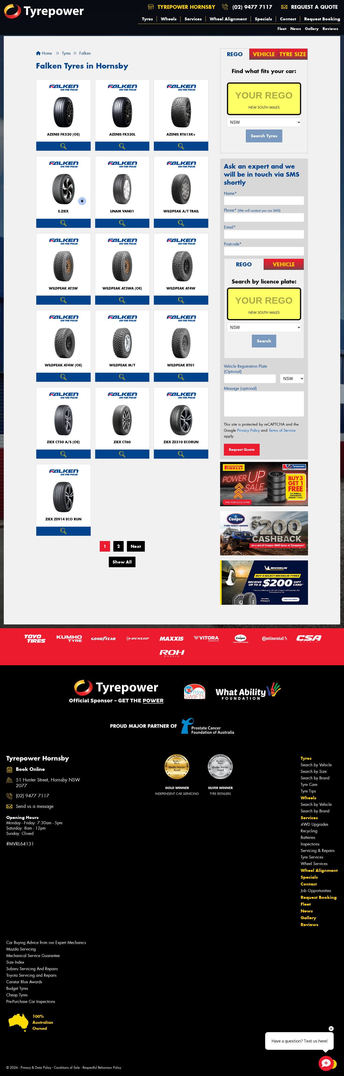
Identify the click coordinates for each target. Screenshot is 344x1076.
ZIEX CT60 (122, 442)
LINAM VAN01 (122, 211)
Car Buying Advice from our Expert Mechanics (46, 942)
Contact (288, 19)
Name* (230, 193)
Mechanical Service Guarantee (33, 955)
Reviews (330, 28)
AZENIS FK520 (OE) (63, 134)
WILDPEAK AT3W (63, 288)
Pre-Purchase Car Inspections (30, 1001)
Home (46, 53)
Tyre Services (312, 857)
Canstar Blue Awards (24, 982)
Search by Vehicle (316, 765)
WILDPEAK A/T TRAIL (181, 211)
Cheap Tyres (16, 995)
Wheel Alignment (228, 19)
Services (193, 19)
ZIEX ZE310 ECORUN (180, 442)
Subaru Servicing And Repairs (32, 968)
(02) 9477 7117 (252, 7)
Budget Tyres (17, 988)
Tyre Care (309, 784)
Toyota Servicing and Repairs (31, 975)
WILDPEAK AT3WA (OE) (122, 288)
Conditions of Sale (67, 1067)
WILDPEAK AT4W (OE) (63, 365)
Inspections (310, 844)
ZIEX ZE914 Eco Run (63, 519)
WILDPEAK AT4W (180, 288)
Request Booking (322, 19)
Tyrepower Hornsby (185, 7)
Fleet (282, 28)
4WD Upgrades (314, 824)
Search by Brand (315, 778)
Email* (230, 227)
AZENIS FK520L (122, 134)
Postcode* (233, 244)
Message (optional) (240, 388)
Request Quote (242, 449)
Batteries (308, 837)
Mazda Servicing (21, 949)
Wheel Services (314, 863)
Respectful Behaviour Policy (102, 1067)
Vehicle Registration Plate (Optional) (245, 369)
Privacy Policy (248, 430)
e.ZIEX (63, 211)
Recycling (309, 831)
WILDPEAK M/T (122, 365)
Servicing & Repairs (317, 850)
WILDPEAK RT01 (181, 365)
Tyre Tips (308, 791)
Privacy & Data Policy (36, 1067)
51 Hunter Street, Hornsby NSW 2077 (48, 783)
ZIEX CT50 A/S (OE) (63, 442)
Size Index (15, 962)
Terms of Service (282, 430)
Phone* (252, 210)
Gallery (312, 28)
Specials (263, 19)
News (295, 28)
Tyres (147, 19)
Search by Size (314, 771)
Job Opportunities (316, 890)
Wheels (169, 19)
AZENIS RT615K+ (180, 134)
